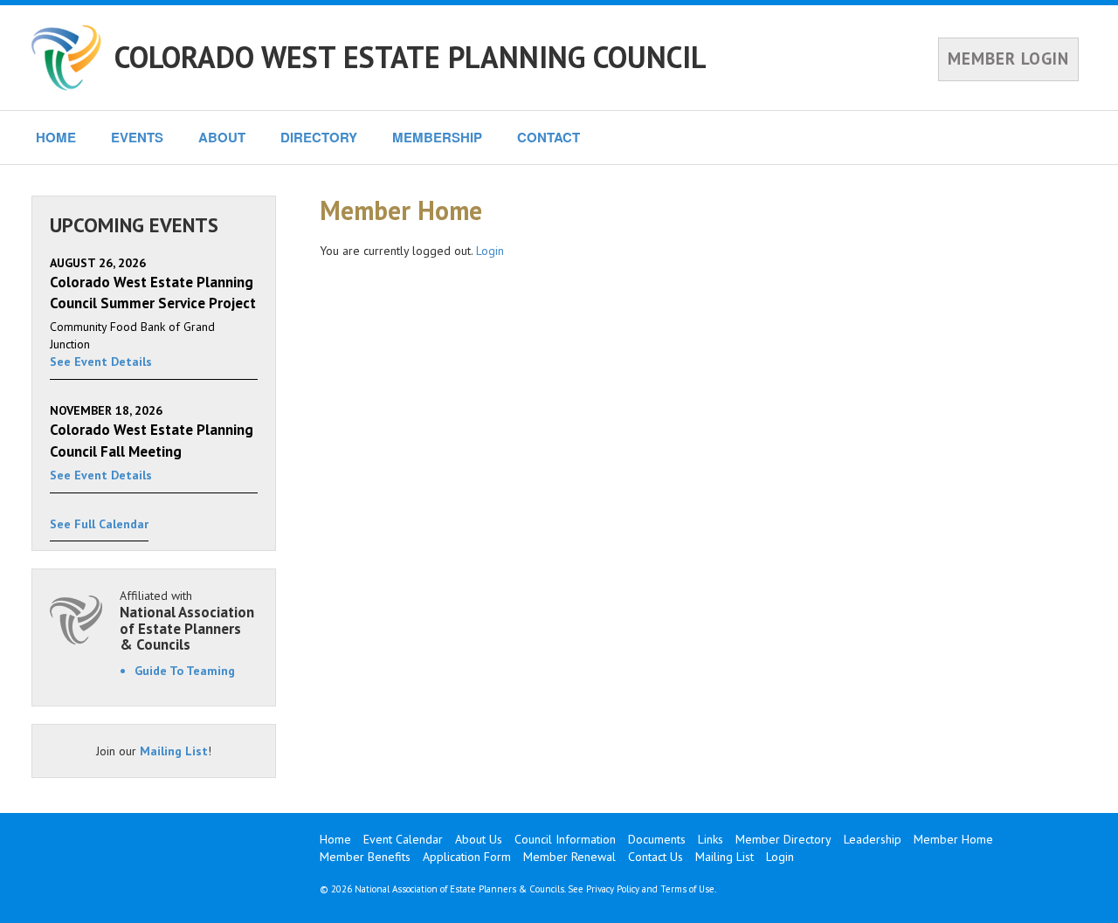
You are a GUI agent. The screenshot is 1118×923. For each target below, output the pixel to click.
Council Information (565, 839)
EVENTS (137, 137)
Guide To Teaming (185, 670)
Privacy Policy (612, 889)
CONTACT (548, 137)
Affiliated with (187, 620)
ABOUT (221, 137)
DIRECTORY (318, 137)
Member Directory (783, 839)
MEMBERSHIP (437, 137)
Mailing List (174, 751)
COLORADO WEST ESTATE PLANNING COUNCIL (410, 57)
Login (490, 250)
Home (335, 839)
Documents (657, 839)
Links (710, 839)
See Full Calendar (99, 524)
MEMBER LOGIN (1008, 58)
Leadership (872, 839)
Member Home (953, 839)
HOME (56, 137)
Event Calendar (403, 839)
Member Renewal (569, 856)
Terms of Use (687, 889)
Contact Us (655, 856)
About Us (478, 839)
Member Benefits (365, 856)
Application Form (467, 856)
